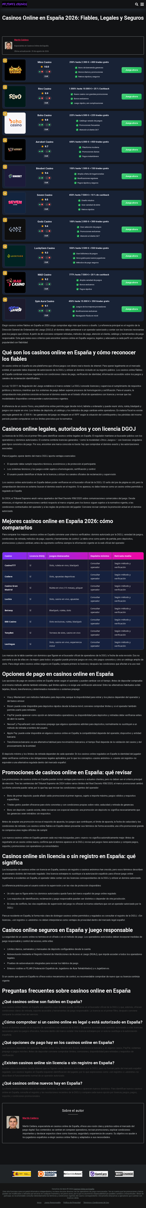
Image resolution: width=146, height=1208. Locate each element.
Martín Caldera (21, 40)
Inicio (39, 1202)
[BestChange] (124, 1174)
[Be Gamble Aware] (73, 1174)
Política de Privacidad (72, 1202)
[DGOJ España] (21, 1174)
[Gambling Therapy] (47, 1174)
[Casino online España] (14, 4)
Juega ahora (131, 70)
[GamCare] (98, 1174)
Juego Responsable (52, 1202)
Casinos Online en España (83, 1189)
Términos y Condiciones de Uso (96, 1202)
